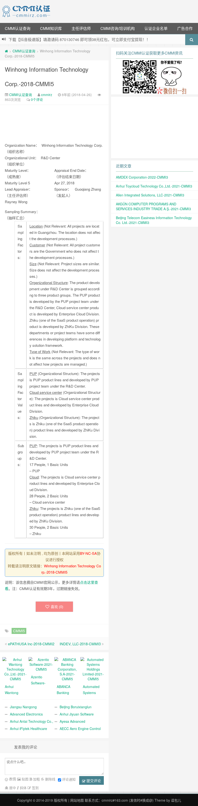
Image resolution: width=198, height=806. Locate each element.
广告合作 (185, 28)
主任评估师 (81, 28)
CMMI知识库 (51, 28)
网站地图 (77, 800)
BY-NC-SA (88, 553)
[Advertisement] (125, 11)
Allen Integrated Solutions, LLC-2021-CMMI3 (150, 195)
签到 (35, 787)
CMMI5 (19, 630)
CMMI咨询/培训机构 (117, 28)
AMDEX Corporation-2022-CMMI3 (142, 177)
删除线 (49, 779)
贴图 (24, 779)
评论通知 (69, 779)
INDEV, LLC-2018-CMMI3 (80, 643)
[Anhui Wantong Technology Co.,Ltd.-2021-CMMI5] (15, 668)
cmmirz (46, 94)
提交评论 (93, 780)
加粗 (36, 779)
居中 (12, 787)
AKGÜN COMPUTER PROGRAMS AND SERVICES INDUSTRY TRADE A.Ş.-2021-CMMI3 (153, 206)
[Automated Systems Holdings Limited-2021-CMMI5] (93, 668)
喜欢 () (57, 606)
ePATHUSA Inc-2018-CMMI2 (31, 643)
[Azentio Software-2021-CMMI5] (41, 663)
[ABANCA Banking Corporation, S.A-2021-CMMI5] (67, 668)
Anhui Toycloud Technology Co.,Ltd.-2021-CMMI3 (154, 186)
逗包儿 (176, 800)
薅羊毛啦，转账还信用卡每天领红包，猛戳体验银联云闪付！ (60, 39)
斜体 (23, 787)
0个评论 (37, 99)
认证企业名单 (156, 28)
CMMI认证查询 (17, 28)
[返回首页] (6, 51)
